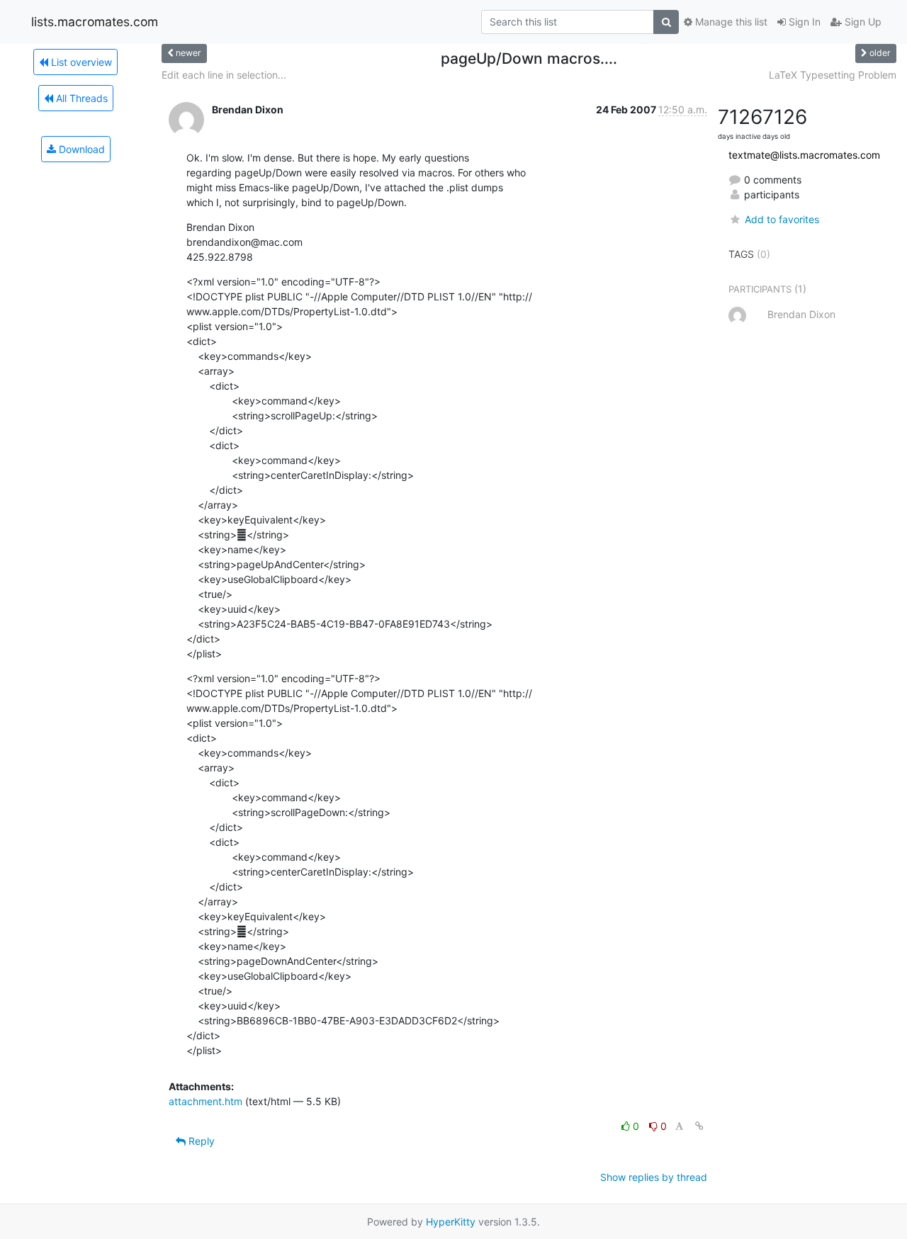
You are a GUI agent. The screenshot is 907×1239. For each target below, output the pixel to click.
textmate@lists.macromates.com (804, 155)
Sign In (803, 22)
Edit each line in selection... (224, 75)
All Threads (80, 98)
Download (80, 149)
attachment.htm (205, 1101)
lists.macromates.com (94, 21)
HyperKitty (450, 1222)
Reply (200, 1141)
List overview (80, 62)
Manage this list (729, 22)
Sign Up (861, 22)
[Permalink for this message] (699, 1126)
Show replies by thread (653, 1177)
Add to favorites (781, 219)
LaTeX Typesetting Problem (832, 75)
